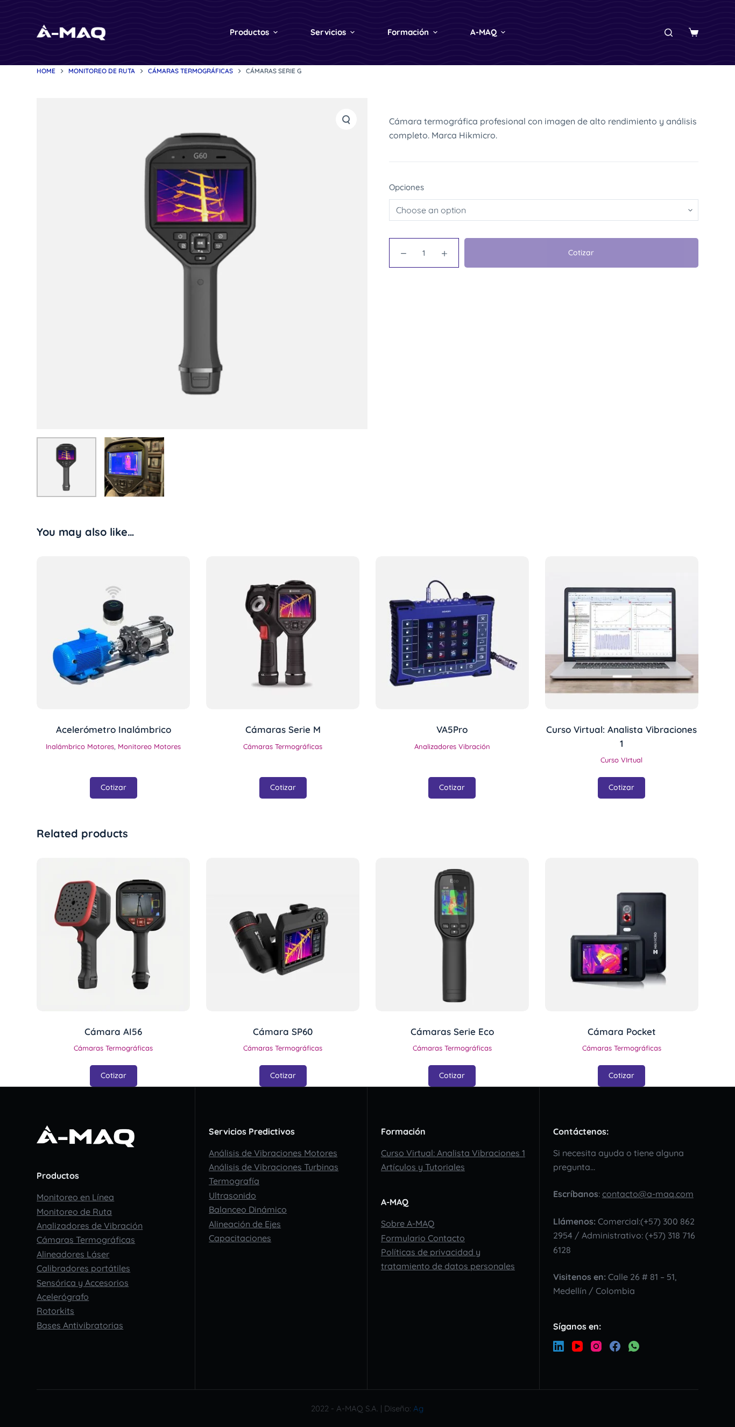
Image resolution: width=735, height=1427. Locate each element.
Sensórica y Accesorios (83, 1282)
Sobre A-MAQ (407, 1223)
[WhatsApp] (633, 1346)
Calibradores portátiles (83, 1268)
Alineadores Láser (73, 1254)
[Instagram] (596, 1346)
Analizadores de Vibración (90, 1225)
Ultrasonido (232, 1195)
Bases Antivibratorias (80, 1325)
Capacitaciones (240, 1238)
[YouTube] (577, 1346)
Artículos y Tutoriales (423, 1167)
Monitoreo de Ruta (74, 1211)
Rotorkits (55, 1310)
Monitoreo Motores (149, 746)
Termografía (234, 1181)
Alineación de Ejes (245, 1224)
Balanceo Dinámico (248, 1209)
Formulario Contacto (423, 1238)
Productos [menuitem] (249, 32)
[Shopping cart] (693, 32)
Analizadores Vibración (452, 746)
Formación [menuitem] (408, 32)
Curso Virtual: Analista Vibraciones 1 (453, 1153)
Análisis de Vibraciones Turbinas (273, 1167)
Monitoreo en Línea (75, 1197)
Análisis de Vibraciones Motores (273, 1153)
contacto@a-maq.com (648, 1193)
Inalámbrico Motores (80, 746)
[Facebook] (615, 1346)
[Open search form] (669, 33)
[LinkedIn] (558, 1346)
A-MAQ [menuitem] (483, 32)
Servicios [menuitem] (328, 32)
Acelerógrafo (63, 1296)
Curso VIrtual (621, 760)
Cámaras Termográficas (282, 746)
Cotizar (581, 252)
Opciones (406, 187)
